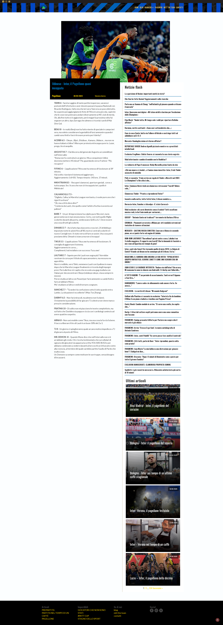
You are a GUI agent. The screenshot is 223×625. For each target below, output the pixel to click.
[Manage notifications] (217, 620)
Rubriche (148, 7)
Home (137, 7)
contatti (117, 616)
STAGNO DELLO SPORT (89, 618)
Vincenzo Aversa (100, 96)
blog (116, 610)
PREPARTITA (48, 610)
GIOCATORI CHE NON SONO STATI (91, 611)
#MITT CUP (83, 616)
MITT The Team (169, 7)
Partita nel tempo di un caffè (55, 614)
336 (150, 588)
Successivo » (158, 588)
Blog (141, 7)
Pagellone (56, 95)
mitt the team (120, 613)
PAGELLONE (48, 618)
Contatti (179, 7)
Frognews (158, 7)
